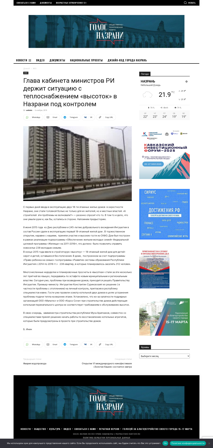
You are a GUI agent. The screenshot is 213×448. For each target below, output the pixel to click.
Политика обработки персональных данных (106, 437)
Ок (165, 443)
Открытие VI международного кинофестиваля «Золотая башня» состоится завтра (107, 365)
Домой (26, 68)
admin (29, 110)
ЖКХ (25, 73)
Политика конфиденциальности (187, 443)
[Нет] (209, 443)
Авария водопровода (34, 363)
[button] (190, 2)
